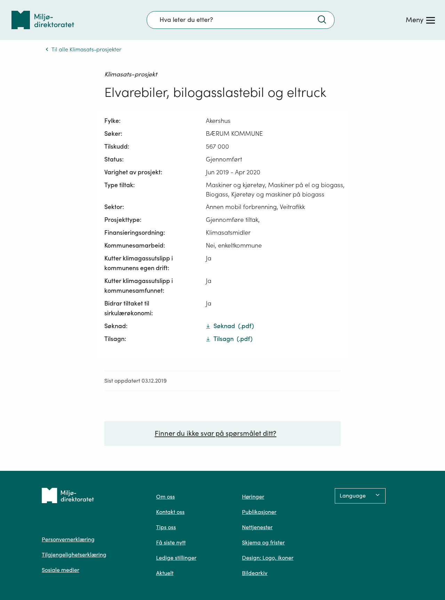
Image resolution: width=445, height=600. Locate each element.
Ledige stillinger (176, 557)
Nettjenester (257, 527)
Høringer (253, 496)
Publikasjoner (259, 511)
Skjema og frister (263, 542)
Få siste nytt (171, 542)
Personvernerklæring (68, 539)
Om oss (165, 496)
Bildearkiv (254, 572)
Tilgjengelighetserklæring (74, 554)
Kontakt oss (170, 511)
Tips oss (166, 527)
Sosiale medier (60, 569)
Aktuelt (164, 572)
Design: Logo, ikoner (267, 557)
